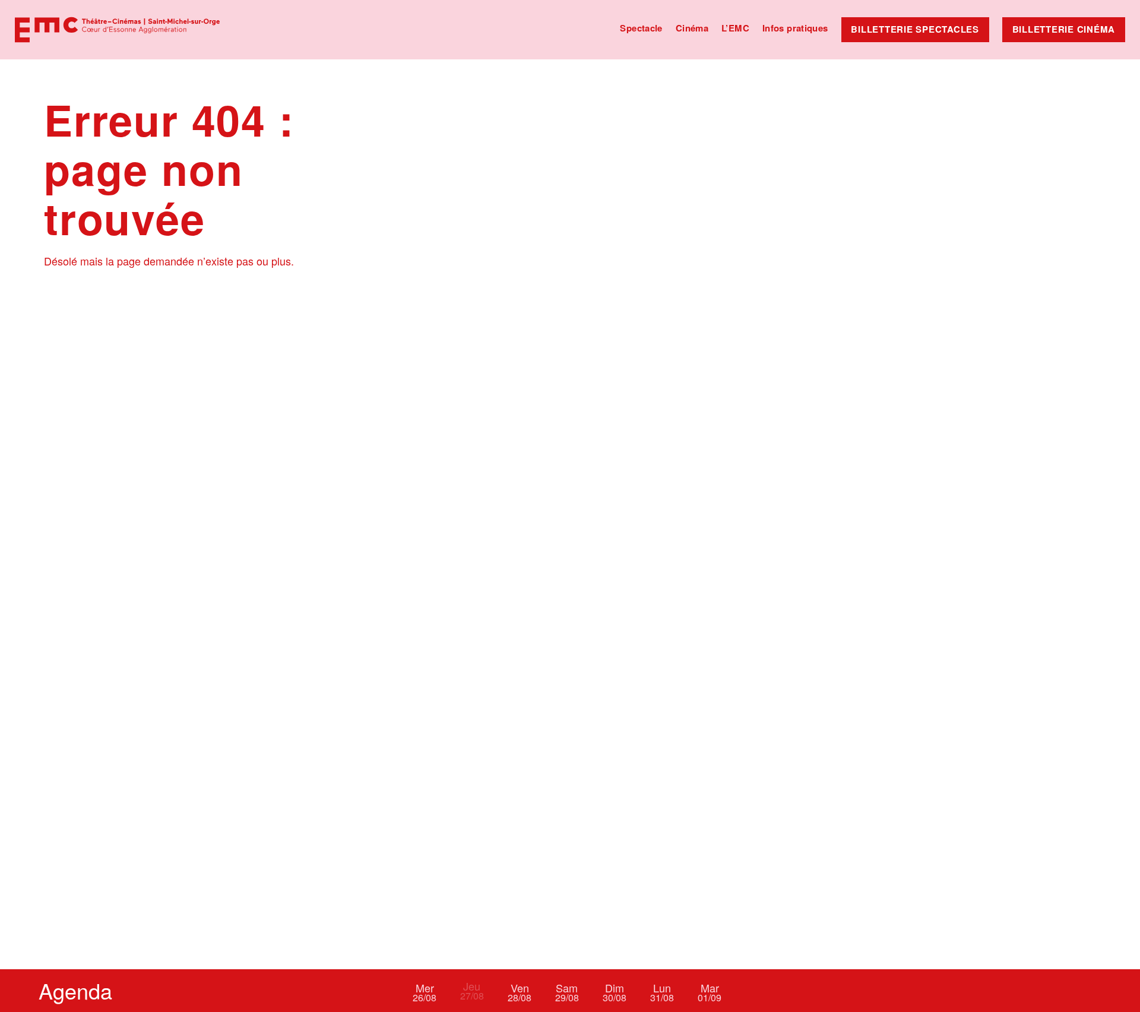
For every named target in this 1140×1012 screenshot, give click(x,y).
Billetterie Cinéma (1064, 29)
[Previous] (383, 990)
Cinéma (692, 27)
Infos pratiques (795, 27)
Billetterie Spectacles (915, 29)
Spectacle (641, 27)
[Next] (757, 990)
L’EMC (735, 27)
